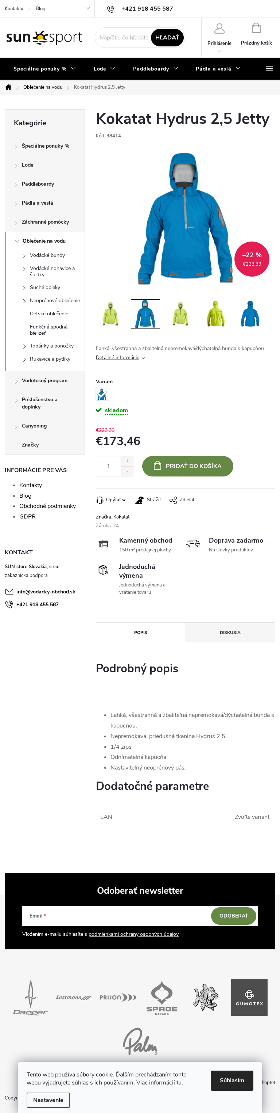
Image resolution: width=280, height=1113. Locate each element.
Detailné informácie (117, 357)
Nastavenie (48, 1100)
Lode (27, 165)
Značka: (112, 517)
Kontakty (14, 8)
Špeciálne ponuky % (45, 146)
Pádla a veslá (37, 203)
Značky (30, 444)
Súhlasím (232, 1080)
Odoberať (233, 915)
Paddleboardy (38, 184)
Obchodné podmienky (47, 506)
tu (179, 1083)
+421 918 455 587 (37, 604)
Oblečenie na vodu (44, 241)
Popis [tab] (140, 632)
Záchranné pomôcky (45, 222)
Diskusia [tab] (230, 632)
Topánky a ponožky (52, 345)
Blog (41, 8)
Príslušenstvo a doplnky (40, 403)
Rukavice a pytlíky (50, 359)
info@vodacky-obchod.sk (45, 591)
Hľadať (167, 38)
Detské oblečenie (49, 313)
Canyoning (34, 425)
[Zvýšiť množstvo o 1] (127, 461)
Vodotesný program (44, 380)
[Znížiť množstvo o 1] (127, 471)
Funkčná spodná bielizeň (48, 330)
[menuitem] (45, 69)
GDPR (27, 517)
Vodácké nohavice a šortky (52, 271)
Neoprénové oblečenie (55, 300)
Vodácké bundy (47, 255)
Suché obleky (45, 287)
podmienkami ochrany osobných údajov (134, 934)
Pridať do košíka (194, 466)
